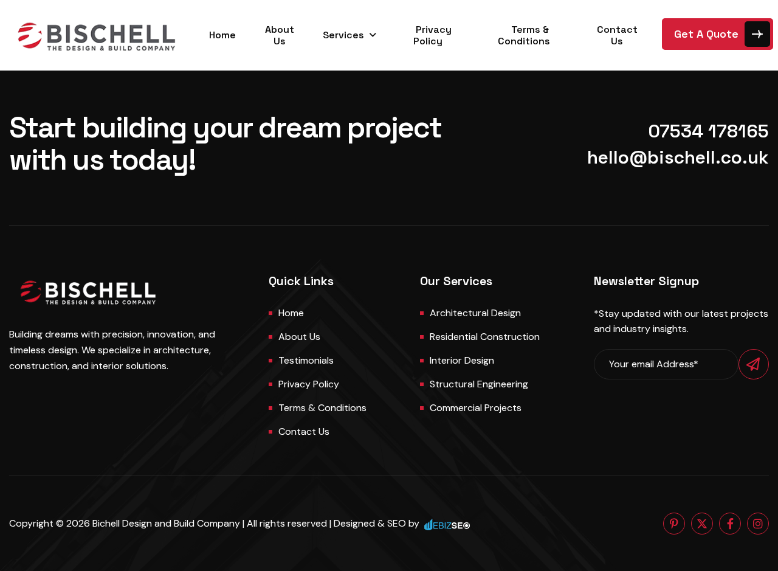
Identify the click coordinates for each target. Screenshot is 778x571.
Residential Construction (485, 336)
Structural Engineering (479, 384)
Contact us (303, 431)
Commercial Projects (476, 407)
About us (299, 336)
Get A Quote (706, 34)
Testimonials (306, 360)
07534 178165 (708, 131)
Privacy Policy (432, 35)
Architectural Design (475, 312)
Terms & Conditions (524, 35)
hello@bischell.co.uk (678, 157)
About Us (279, 35)
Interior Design (462, 360)
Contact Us (617, 35)
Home (222, 35)
